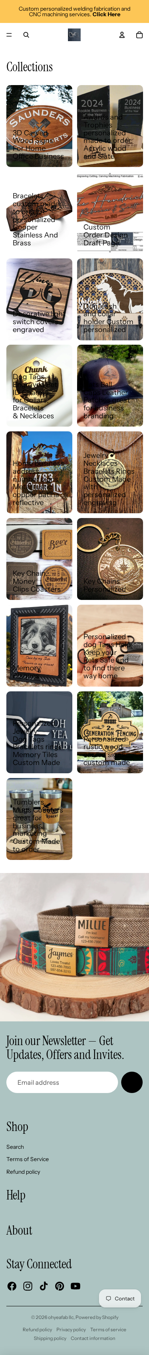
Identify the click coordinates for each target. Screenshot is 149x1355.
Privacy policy (71, 1329)
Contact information (93, 1338)
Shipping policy (50, 1338)
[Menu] (9, 35)
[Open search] (26, 35)
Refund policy (23, 1171)
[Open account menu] (122, 35)
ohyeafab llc (61, 1317)
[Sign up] (132, 1082)
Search (15, 1146)
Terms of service (108, 1329)
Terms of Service (27, 1159)
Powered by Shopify (96, 1317)
